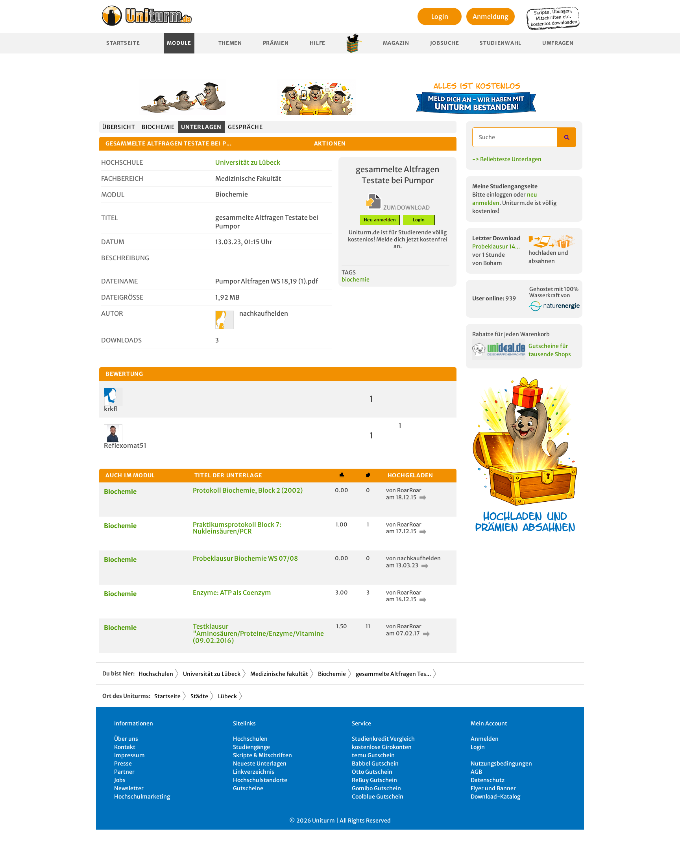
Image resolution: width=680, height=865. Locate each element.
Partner (124, 771)
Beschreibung (125, 258)
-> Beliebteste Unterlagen (506, 159)
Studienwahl (500, 43)
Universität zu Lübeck (247, 162)
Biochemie (158, 127)
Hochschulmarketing (142, 796)
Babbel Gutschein (375, 763)
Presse (123, 763)
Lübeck (227, 696)
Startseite (123, 43)
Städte (199, 696)
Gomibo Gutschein (376, 788)
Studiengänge (251, 747)
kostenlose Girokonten (382, 747)
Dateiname (119, 281)
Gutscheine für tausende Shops (549, 350)
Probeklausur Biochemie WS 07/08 (245, 558)
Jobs (120, 780)
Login (439, 16)
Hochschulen (156, 673)
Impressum (129, 755)
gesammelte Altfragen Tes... (393, 673)
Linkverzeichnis (253, 771)
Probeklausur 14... (496, 246)
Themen (230, 43)
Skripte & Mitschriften (262, 755)
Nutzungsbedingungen (501, 763)
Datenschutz (487, 780)
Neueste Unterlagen (259, 763)
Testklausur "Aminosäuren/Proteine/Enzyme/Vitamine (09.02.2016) (258, 633)
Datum (112, 242)
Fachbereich (122, 178)
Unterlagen (201, 127)
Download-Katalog (495, 796)
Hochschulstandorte (260, 780)
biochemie (356, 279)
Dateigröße (122, 297)
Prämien (276, 43)
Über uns (126, 738)
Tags (349, 272)
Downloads (121, 340)
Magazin (396, 43)
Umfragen (558, 43)
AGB (476, 771)
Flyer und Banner (493, 788)
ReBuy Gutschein (374, 780)
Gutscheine (248, 788)
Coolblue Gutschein (377, 796)
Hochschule (122, 162)
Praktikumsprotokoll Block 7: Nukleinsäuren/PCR (237, 528)
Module (179, 43)
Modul (112, 195)
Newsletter (129, 788)
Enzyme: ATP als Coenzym (232, 592)
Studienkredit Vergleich (383, 738)
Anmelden (485, 738)
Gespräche (245, 127)
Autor (112, 313)
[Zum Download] (422, 497)
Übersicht (118, 127)
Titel (109, 218)
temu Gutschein (373, 755)
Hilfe (318, 43)
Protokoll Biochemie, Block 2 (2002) (248, 490)
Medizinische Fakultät (279, 673)
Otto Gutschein (372, 771)
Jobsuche (444, 43)
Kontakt (124, 747)
